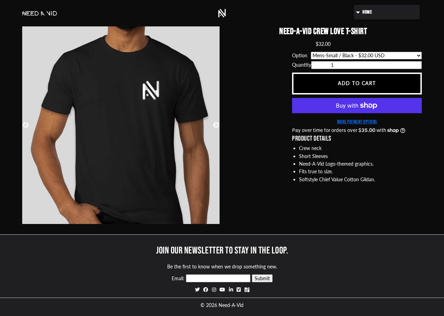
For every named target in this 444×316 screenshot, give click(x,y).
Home (367, 12)
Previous (25, 125)
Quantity (301, 65)
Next (216, 125)
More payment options (357, 122)
